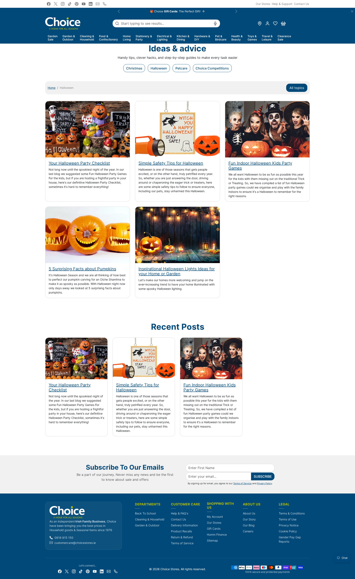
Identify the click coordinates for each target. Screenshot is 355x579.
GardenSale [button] (53, 38)
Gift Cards (213, 528)
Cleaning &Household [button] (87, 38)
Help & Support (282, 4)
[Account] (267, 23)
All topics (296, 88)
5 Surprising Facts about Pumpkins (82, 268)
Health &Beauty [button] (237, 38)
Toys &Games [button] (252, 38)
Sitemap (212, 540)
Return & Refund (182, 537)
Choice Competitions (212, 68)
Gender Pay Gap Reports (290, 539)
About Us (249, 513)
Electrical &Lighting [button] (164, 38)
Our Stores (263, 4)
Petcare (181, 68)
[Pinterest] (76, 3)
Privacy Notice (289, 525)
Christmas (134, 68)
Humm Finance (217, 534)
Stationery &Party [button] (144, 38)
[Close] (352, 11)
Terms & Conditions (292, 513)
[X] (55, 3)
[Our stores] (260, 23)
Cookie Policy (288, 531)
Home (51, 87)
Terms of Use (287, 519)
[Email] (97, 3)
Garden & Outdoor (147, 525)
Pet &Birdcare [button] (220, 38)
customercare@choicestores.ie (75, 542)
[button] (275, 23)
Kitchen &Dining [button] (183, 38)
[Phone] (104, 3)
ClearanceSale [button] (284, 38)
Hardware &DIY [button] (202, 38)
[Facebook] (48, 3)
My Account (215, 516)
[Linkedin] (90, 3)
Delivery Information (184, 525)
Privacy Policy (264, 483)
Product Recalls (181, 531)
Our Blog (249, 525)
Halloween (159, 68)
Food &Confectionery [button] (108, 38)
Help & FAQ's (179, 513)
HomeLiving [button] (127, 38)
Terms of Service (242, 483)
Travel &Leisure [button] (267, 38)
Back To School (145, 513)
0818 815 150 (63, 537)
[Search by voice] (215, 23)
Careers (248, 531)
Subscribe (263, 476)
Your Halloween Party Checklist (79, 163)
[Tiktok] (69, 3)
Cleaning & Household (149, 519)
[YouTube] (83, 3)
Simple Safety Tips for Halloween (170, 163)
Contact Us (301, 4)
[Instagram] (62, 3)
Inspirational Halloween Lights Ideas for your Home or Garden (176, 271)
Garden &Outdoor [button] (68, 38)
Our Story (249, 519)
